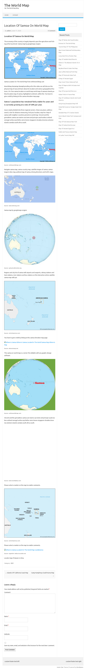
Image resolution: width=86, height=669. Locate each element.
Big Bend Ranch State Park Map (68, 68)
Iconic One (60, 667)
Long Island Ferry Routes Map (68, 56)
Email (6, 625)
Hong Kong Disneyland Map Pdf (68, 103)
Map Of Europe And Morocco (67, 91)
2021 (12, 563)
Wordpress (79, 667)
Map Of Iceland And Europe (67, 125)
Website (7, 634)
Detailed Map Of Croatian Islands (69, 112)
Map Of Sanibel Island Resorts (68, 59)
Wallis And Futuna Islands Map (68, 132)
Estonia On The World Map (67, 43)
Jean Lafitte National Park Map (68, 72)
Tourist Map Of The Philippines (68, 46)
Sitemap (15, 15)
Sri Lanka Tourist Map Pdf (66, 135)
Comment (7, 592)
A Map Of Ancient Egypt (66, 78)
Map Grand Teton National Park (68, 82)
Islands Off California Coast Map (16, 573)
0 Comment (51, 31)
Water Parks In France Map (67, 94)
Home (6, 15)
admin (9, 31)
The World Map (16, 5)
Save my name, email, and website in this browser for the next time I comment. (29, 645)
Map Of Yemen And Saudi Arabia (68, 40)
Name (6, 616)
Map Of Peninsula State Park (67, 75)
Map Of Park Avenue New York (68, 121)
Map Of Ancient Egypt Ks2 (66, 128)
